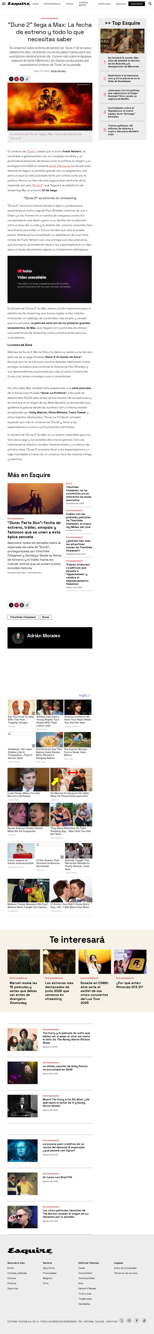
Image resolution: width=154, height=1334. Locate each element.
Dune (45, 617)
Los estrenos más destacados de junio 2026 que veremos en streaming (59, 991)
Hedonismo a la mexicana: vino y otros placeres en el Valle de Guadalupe (124, 78)
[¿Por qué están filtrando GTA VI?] (130, 962)
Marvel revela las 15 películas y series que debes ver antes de (23, 993)
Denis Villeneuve (59, 166)
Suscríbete (137, 3)
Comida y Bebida (83, 3)
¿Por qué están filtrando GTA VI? (129, 985)
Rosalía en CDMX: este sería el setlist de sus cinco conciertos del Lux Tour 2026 (95, 993)
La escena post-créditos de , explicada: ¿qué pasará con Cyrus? (64, 1147)
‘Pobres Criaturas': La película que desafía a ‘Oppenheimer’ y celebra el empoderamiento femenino (78, 574)
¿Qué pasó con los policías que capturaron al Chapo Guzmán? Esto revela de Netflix (124, 94)
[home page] (19, 4)
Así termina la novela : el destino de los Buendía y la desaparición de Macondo (124, 62)
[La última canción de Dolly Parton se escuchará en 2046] (23, 1073)
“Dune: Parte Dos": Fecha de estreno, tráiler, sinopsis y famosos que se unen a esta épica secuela (34, 529)
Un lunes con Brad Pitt (57, 1177)
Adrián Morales (58, 71)
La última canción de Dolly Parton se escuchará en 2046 (65, 1067)
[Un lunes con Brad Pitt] (23, 1184)
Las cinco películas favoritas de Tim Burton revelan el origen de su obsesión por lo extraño (65, 1214)
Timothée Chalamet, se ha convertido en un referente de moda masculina (78, 493)
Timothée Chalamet (23, 617)
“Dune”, (31, 151)
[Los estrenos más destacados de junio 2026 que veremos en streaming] (59, 962)
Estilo (35, 3)
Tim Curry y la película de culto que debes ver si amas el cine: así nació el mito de (66, 1037)
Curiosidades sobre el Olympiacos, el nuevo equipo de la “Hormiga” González (121, 112)
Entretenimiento (52, 3)
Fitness (70, 3)
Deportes (121, 3)
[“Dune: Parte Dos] (35, 498)
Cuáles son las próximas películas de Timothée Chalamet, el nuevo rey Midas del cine (78, 520)
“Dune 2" (37, 185)
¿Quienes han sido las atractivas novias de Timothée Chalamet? (79, 545)
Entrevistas (105, 3)
